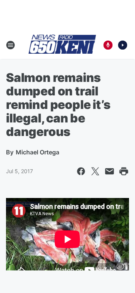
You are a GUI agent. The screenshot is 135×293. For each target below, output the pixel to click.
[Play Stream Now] (122, 45)
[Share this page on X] (95, 171)
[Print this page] (123, 171)
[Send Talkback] (108, 45)
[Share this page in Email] (109, 171)
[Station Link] (62, 45)
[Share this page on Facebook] (81, 171)
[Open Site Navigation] (10, 45)
